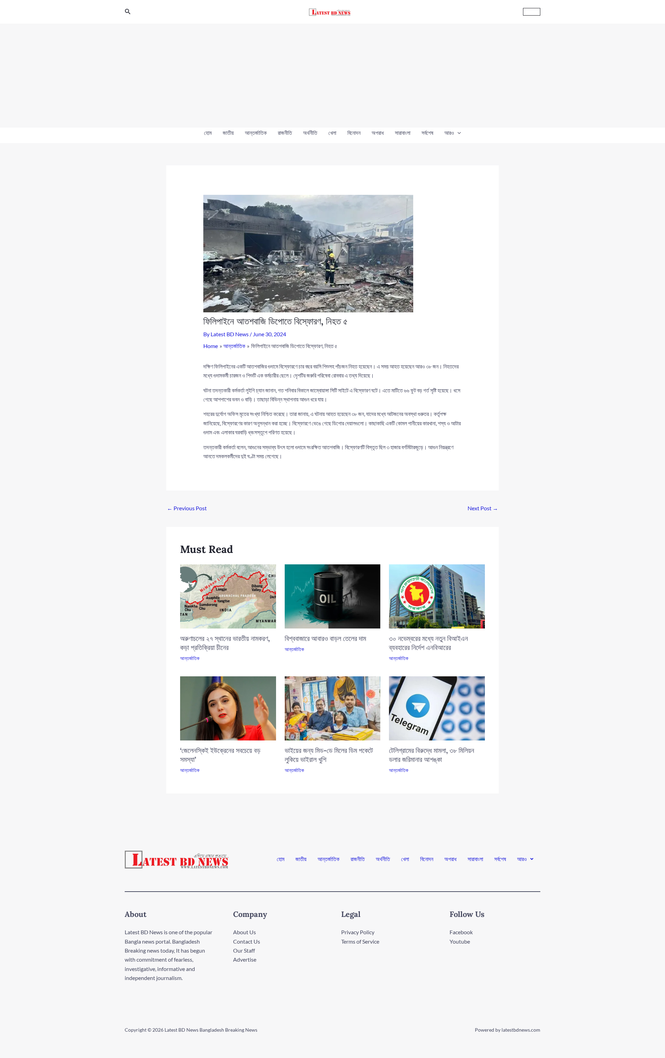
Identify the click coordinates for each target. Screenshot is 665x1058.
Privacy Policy (357, 932)
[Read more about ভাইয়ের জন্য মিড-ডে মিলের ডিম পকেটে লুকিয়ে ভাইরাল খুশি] (333, 707)
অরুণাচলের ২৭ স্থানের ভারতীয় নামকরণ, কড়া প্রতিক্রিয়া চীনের (225, 643)
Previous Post (187, 508)
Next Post (483, 508)
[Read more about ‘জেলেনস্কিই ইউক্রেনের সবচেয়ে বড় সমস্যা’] (228, 707)
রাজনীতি (285, 132)
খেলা (332, 132)
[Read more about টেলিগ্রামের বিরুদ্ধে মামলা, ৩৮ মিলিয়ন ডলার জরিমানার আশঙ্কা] (437, 707)
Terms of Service (360, 941)
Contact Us (246, 941)
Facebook (461, 932)
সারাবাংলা (402, 132)
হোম (208, 132)
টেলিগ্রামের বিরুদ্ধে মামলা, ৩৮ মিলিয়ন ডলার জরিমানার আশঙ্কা (431, 755)
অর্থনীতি (310, 132)
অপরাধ (378, 132)
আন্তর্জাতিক (256, 132)
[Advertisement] (332, 75)
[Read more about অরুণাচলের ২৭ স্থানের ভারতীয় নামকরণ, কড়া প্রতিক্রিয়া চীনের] (228, 595)
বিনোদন (354, 132)
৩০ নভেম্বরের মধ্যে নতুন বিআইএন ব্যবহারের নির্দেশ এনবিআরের (428, 643)
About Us (244, 932)
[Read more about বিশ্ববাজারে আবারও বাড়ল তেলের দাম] (333, 595)
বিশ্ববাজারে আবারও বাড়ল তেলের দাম (325, 638)
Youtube (460, 941)
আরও (449, 132)
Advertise (244, 959)
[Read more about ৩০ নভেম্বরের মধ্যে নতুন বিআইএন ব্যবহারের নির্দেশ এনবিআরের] (437, 595)
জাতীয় (228, 132)
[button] (128, 11)
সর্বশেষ (427, 132)
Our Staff (244, 950)
